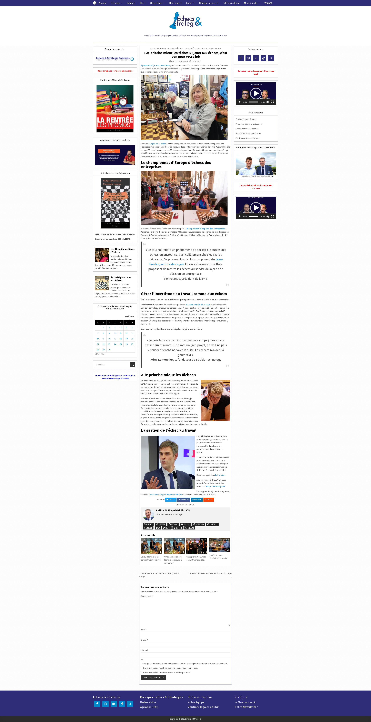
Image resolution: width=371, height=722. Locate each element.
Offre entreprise (207, 3)
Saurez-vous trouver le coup (248, 133)
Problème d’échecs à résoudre (249, 124)
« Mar (97, 354)
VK (159, 528)
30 (109, 349)
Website (149, 524)
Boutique (174, 3)
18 (121, 338)
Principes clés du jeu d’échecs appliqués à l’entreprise (173, 559)
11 (121, 333)
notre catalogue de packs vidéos (166, 494)
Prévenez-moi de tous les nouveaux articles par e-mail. (167, 672)
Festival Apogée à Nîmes (246, 119)
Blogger (178, 528)
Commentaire (147, 596)
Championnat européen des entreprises (205, 228)
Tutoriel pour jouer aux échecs (121, 279)
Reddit (210, 499)
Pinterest (213, 524)
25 (121, 344)
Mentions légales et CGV (203, 707)
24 (115, 344)
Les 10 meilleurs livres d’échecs (122, 250)
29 (103, 349)
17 (115, 338)
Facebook (184, 499)
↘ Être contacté (231, 3)
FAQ (155, 707)
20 (132, 338)
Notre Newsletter (246, 707)
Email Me (190, 528)
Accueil (102, 3)
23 (109, 344)
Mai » (103, 354)
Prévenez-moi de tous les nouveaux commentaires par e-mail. (170, 668)
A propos (145, 707)
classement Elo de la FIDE (198, 304)
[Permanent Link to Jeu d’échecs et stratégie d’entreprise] (219, 545)
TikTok (167, 528)
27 (132, 344)
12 (127, 333)
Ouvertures (156, 3)
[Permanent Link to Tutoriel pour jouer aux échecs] (102, 283)
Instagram (199, 524)
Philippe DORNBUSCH (179, 61)
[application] (256, 93)
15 (103, 338)
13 (132, 333)
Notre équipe (195, 702)
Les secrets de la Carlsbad (247, 128)
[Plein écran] (272, 102)
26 (127, 344)
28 (98, 349)
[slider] (253, 102)
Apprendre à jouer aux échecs (155, 65)
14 (98, 338)
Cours (189, 3)
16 (109, 338)
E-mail (144, 640)
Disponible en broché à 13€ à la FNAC (112, 239)
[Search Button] (94, 2)
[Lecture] (239, 102)
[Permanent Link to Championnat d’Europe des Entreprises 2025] (196, 546)
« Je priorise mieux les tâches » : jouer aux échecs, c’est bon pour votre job (185, 54)
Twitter (172, 499)
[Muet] (267, 102)
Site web (145, 650)
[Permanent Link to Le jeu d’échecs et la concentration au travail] (151, 546)
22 (103, 344)
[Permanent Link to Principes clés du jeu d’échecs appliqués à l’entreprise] (174, 546)
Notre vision (148, 702)
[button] (256, 93)
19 (127, 338)
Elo (141, 3)
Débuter (115, 3)
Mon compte (250, 3)
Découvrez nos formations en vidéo (115, 70)
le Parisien (220, 475)
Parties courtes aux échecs (247, 138)
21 (98, 344)
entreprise (190, 505)
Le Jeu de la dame (158, 143)
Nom (144, 629)
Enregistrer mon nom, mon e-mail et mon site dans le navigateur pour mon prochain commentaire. (185, 663)
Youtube (186, 524)
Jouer (130, 3)
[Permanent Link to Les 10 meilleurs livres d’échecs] (102, 255)
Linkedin (197, 499)
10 (115, 333)
